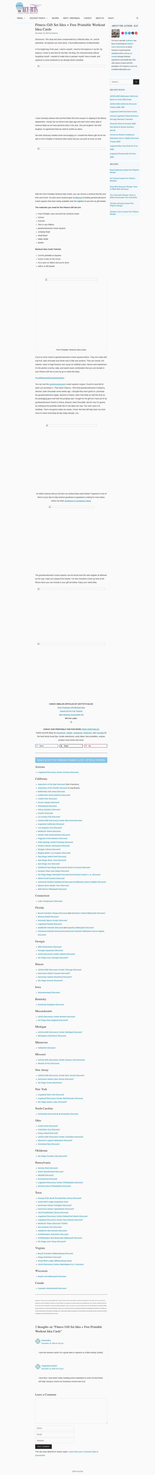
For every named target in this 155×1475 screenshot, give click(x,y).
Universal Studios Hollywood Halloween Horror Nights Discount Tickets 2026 (124, 138)
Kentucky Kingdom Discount (51, 1005)
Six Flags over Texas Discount (51, 1241)
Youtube (100, 733)
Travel (20, 18)
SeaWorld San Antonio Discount (52, 1231)
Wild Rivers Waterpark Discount (52, 889)
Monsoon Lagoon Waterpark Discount (55, 1140)
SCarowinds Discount (68, 1114)
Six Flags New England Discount (52, 1020)
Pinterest (88, 733)
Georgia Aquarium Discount (50, 950)
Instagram (77, 733)
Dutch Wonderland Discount (50, 1172)
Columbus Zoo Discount (49, 1130)
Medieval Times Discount (49, 831)
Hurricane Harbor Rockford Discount (54, 977)
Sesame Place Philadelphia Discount (54, 1186)
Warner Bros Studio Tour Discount (53, 885)
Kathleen (129, 40)
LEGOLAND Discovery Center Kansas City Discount (61, 1060)
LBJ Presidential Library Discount (53, 1213)
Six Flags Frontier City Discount (52, 1156)
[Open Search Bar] (137, 18)
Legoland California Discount (51, 824)
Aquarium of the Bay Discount (51, 784)
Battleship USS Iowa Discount (51, 791)
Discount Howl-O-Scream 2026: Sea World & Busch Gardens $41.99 (123, 127)
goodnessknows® (58, 384)
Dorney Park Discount (48, 1168)
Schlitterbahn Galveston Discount (53, 1234)
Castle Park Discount (47, 799)
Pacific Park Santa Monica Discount (54, 835)
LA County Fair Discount (49, 817)
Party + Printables (71, 18)
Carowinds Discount (47, 1114)
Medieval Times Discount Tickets (53, 1223)
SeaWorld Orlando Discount (50, 928)
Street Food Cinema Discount (51, 878)
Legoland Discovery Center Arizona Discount (58, 772)
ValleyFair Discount (46, 1048)
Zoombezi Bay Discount (48, 1144)
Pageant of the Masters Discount (52, 838)
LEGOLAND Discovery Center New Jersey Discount (61, 1075)
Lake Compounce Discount (50, 901)
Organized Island (49, 1366)
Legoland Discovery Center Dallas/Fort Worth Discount (62, 1216)
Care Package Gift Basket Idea (71, 708)
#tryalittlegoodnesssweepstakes (49, 378)
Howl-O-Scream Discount (78, 867)
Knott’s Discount (45, 813)
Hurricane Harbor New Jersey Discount (55, 1079)
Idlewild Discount (45, 1175)
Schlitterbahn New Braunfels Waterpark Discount (60, 1238)
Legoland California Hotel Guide (123, 112)
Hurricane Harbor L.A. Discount (86, 875)
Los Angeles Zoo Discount (50, 828)
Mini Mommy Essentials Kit (71, 715)
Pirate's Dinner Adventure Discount (54, 846)
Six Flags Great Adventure (49, 1083)
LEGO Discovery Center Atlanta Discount (56, 954)
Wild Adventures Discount (49, 947)
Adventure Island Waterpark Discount (88, 913)
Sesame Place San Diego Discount (53, 871)
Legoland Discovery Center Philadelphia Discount (60, 1182)
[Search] (136, 81)
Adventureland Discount (49, 992)
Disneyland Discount (47, 806)
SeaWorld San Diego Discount (51, 867)
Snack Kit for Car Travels (71, 711)
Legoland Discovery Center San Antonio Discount (60, 1220)
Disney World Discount (48, 917)
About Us (100, 18)
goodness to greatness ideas (78, 501)
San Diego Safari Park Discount (52, 857)
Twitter (69, 733)
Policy (111, 18)
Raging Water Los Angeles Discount (54, 853)
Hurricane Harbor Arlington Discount (54, 1205)
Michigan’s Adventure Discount (52, 1036)
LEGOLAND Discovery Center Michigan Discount (60, 1032)
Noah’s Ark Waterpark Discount (52, 1276)
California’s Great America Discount (54, 795)
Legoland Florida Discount (50, 924)
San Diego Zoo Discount (49, 864)
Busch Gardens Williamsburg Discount (55, 1253)
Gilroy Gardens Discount (49, 810)
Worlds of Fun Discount (48, 1063)
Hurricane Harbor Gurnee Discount (53, 973)
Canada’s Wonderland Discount (52, 1288)
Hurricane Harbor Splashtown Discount (55, 1209)
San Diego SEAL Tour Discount (52, 860)
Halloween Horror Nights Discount (90, 882)
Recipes (55, 18)
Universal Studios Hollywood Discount (55, 882)
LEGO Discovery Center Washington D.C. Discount (61, 1264)
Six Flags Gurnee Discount (50, 981)
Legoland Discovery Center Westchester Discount (60, 1098)
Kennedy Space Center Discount (52, 920)
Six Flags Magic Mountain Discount (54, 875)
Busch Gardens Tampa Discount (52, 913)
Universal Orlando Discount (50, 931)
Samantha (46, 1340)
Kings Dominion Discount (49, 1257)
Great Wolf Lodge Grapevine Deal (53, 1202)
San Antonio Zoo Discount (50, 1227)
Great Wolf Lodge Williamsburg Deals (55, 1261)
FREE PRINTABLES (90, 729)
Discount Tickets (37, 18)
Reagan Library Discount (49, 849)
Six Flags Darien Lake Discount (52, 1102)
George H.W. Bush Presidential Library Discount (59, 1198)
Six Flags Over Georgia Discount (52, 958)
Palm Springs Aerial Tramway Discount (55, 842)
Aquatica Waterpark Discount (80, 928)
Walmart (78, 198)
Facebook (60, 733)
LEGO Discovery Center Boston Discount (56, 1017)
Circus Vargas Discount (48, 802)
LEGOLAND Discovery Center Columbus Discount (60, 1137)
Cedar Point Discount (47, 1126)
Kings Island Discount (48, 1133)
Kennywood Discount (47, 1179)
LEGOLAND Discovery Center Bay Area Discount (60, 820)
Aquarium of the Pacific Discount (53, 788)
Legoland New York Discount (51, 1095)
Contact (88, 18)
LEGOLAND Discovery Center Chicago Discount (59, 970)
